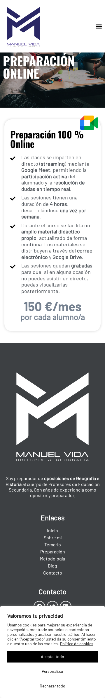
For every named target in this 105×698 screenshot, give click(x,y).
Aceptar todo (52, 656)
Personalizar (53, 671)
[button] (99, 26)
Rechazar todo (52, 685)
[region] (52, 652)
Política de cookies (76, 643)
